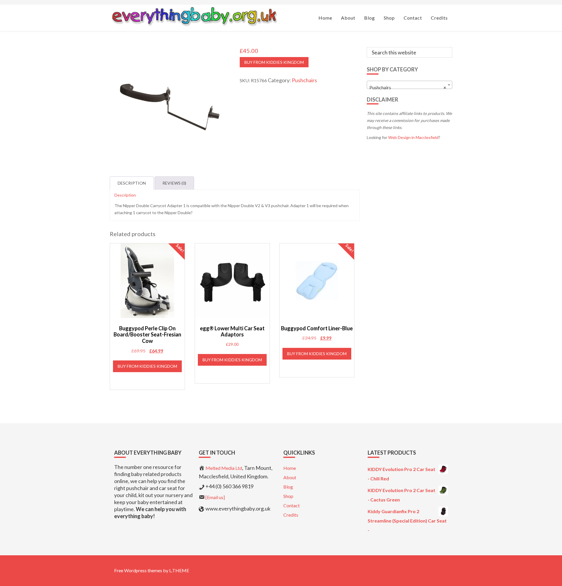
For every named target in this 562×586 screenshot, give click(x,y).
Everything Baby (194, 16)
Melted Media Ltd (223, 468)
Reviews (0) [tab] (174, 183)
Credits (290, 515)
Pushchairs (304, 80)
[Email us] (215, 497)
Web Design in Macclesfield (413, 137)
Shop (288, 496)
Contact (291, 505)
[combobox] (410, 85)
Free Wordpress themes (138, 570)
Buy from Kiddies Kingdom (274, 62)
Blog (288, 486)
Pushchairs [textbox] (407, 87)
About (289, 477)
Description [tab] (132, 183)
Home (289, 468)
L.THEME (179, 570)
